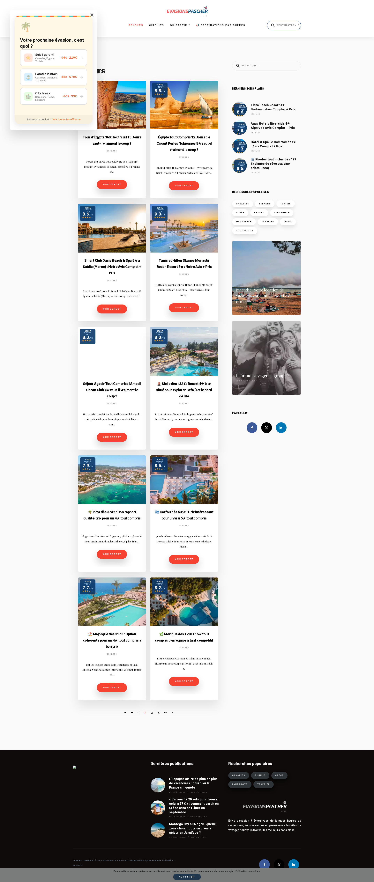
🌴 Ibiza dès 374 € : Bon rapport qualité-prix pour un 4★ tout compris (112, 515)
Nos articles (245, 307)
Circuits (156, 25)
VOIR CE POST (112, 184)
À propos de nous (104, 860)
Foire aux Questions (83, 860)
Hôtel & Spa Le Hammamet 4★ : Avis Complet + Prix (273, 144)
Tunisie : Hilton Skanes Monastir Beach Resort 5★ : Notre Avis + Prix (184, 263)
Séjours (112, 151)
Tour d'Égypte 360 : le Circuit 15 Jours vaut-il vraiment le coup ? (112, 140)
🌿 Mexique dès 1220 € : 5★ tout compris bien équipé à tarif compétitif (184, 637)
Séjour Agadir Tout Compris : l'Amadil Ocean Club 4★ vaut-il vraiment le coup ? (112, 390)
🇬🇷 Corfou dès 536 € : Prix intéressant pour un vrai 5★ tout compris (184, 515)
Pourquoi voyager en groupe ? (262, 375)
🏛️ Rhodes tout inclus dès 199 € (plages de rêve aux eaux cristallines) (273, 164)
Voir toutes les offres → (66, 119)
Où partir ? (180, 25)
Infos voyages (246, 381)
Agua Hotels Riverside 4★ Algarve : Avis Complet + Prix (273, 126)
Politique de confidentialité (154, 860)
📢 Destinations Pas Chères (220, 25)
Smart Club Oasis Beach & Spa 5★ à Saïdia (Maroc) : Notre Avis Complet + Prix (112, 266)
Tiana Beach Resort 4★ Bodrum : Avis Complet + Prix (273, 107)
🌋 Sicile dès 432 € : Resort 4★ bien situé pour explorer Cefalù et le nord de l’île (184, 390)
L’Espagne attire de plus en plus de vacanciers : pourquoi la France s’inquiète (193, 783)
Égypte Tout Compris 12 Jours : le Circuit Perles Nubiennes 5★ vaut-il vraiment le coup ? (184, 143)
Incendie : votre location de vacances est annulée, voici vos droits (263, 295)
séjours (136, 25)
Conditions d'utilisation (127, 860)
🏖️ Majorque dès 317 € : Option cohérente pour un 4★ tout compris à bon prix (112, 640)
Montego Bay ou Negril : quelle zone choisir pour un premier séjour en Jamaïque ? (192, 828)
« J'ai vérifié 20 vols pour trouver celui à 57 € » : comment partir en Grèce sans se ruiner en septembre (194, 805)
